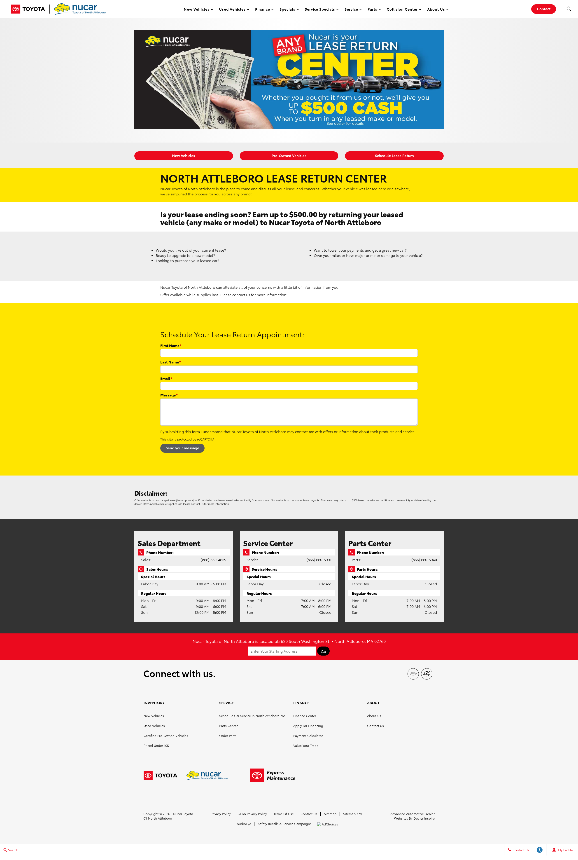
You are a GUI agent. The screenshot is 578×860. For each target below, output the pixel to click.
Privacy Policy (221, 813)
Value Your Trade (305, 745)
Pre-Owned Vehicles (289, 155)
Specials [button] (287, 9)
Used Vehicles (154, 725)
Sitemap (330, 813)
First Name (171, 345)
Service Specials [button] (320, 9)
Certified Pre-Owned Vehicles (166, 735)
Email (166, 378)
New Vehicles (183, 155)
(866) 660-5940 (424, 559)
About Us (374, 715)
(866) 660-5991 (318, 559)
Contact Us (375, 725)
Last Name (170, 361)
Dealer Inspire (424, 818)
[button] (569, 9)
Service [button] (351, 9)
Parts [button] (372, 9)
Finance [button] (262, 9)
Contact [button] (543, 8)
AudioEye (244, 823)
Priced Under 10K (156, 745)
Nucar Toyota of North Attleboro (168, 815)
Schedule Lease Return (394, 155)
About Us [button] (436, 9)
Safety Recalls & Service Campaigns (285, 823)
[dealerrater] (426, 674)
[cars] (413, 674)
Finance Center (304, 715)
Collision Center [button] (402, 9)
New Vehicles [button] (197, 9)
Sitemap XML (353, 813)
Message (169, 394)
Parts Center (228, 725)
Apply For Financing (308, 725)
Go (323, 651)
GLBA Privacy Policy (252, 813)
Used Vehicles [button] (232, 9)
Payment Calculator (308, 735)
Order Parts (227, 735)
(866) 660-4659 (213, 559)
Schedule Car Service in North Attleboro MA (252, 715)
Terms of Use (284, 813)
